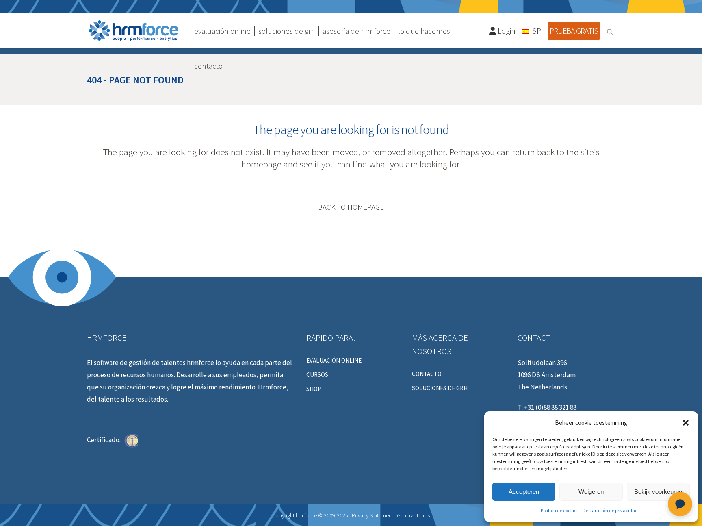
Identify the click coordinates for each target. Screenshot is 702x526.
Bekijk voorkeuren (658, 491)
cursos (317, 374)
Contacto (427, 374)
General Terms (413, 515)
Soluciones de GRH (440, 388)
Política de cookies (559, 510)
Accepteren (524, 491)
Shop (313, 389)
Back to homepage (351, 207)
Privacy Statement (372, 515)
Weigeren (591, 491)
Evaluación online (334, 360)
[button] (686, 423)
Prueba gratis (574, 31)
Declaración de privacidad (610, 510)
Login (506, 31)
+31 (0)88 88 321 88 (550, 407)
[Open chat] (680, 504)
